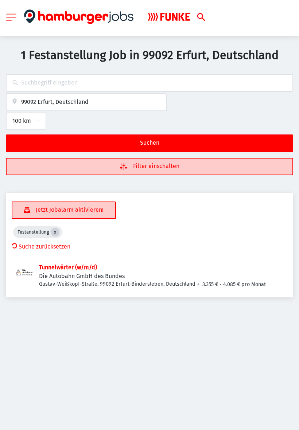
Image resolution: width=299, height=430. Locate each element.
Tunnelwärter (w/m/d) (68, 267)
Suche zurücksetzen (44, 246)
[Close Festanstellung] (55, 232)
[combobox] (149, 83)
